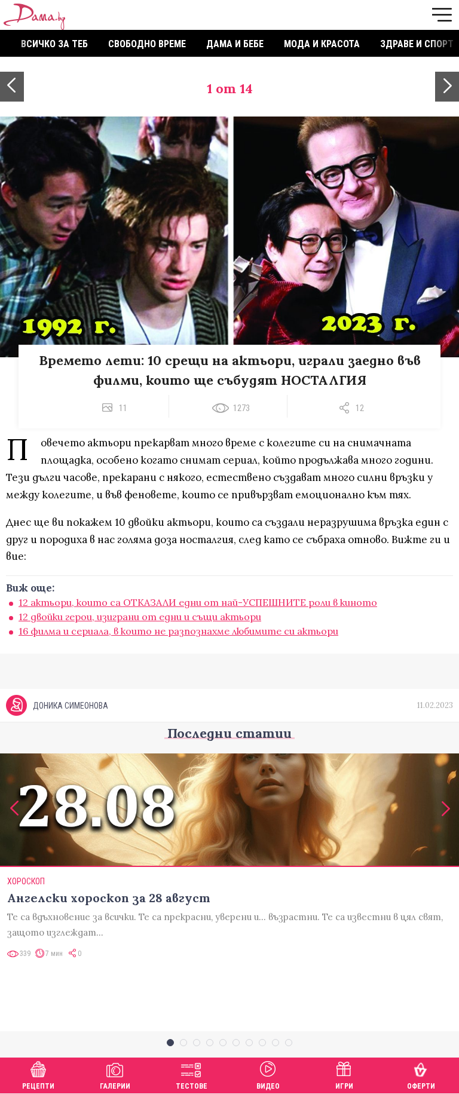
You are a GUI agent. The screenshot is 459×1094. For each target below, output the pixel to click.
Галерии (115, 1086)
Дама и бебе (235, 44)
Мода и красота (322, 44)
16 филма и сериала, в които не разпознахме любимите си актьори (178, 631)
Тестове (191, 1086)
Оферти (421, 1086)
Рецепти (38, 1086)
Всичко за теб (54, 44)
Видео (268, 1086)
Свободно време (147, 44)
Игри (344, 1086)
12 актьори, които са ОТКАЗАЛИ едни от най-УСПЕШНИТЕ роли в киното (198, 602)
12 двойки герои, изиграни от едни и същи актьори (140, 617)
